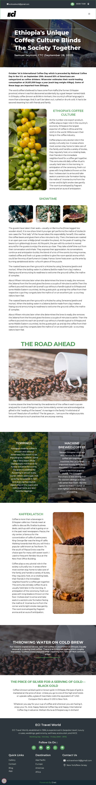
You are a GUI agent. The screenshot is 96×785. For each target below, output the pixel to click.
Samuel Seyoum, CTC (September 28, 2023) (43, 55)
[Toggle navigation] (89, 14)
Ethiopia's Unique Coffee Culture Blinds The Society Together (47, 40)
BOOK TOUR (81, 4)
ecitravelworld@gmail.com (19, 4)
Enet (54, 782)
